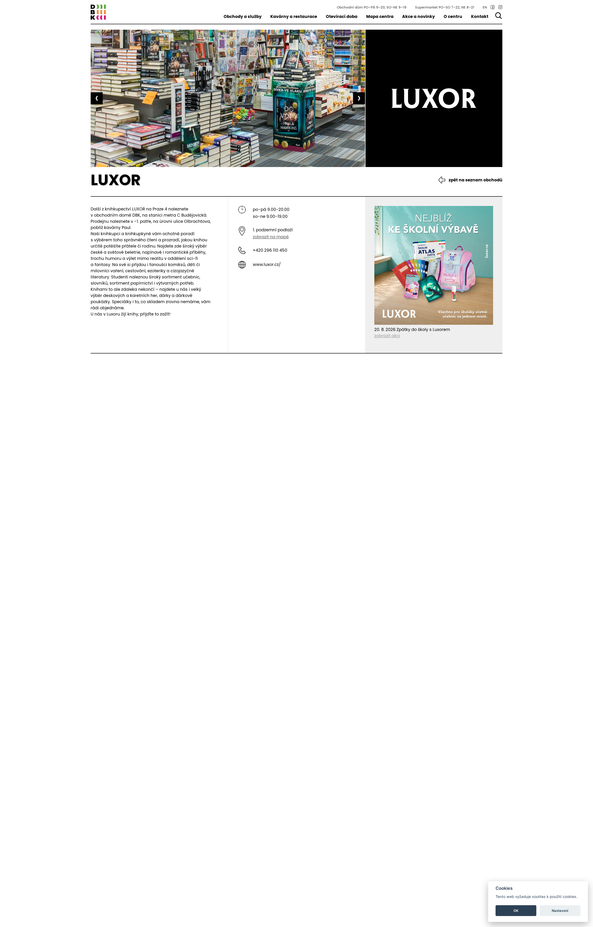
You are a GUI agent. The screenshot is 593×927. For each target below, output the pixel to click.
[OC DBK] (98, 12)
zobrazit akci (387, 336)
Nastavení (560, 911)
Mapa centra (379, 16)
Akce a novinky (418, 16)
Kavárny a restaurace (293, 16)
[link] (493, 7)
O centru (453, 16)
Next (359, 98)
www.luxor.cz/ (267, 264)
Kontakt (479, 16)
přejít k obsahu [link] (26, 7)
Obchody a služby (243, 16)
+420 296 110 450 (270, 250)
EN (485, 7)
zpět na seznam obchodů (475, 180)
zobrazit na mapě (271, 237)
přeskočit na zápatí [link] (26, 21)
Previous (97, 98)
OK (515, 911)
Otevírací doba (341, 16)
